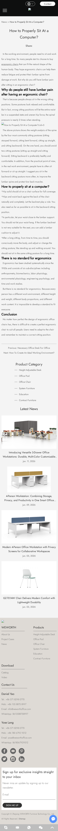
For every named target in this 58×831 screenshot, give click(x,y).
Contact (47, 3)
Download (7, 665)
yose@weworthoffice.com (20, 737)
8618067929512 (20, 742)
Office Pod (24, 376)
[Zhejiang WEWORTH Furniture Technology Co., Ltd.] (29, 10)
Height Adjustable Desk (30, 370)
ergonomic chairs (9, 64)
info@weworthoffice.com (19, 709)
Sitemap (22, 818)
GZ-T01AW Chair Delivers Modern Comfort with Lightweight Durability (29, 600)
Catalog (5, 672)
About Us (5, 634)
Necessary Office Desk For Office (34, 348)
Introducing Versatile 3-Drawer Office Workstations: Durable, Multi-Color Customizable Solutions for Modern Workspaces (29, 455)
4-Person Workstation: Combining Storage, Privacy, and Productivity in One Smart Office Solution (29, 498)
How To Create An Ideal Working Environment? (31, 352)
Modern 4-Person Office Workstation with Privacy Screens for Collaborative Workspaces (29, 549)
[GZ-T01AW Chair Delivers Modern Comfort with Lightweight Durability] (29, 577)
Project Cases (7, 639)
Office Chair (25, 381)
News (4, 21)
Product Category (29, 364)
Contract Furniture (27, 400)
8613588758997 (20, 713)
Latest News (29, 408)
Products (38, 627)
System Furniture (27, 388)
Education (24, 394)
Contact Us (7, 685)
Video (4, 677)
